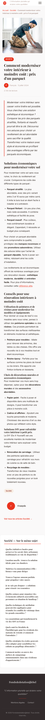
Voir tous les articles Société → (18, 519)
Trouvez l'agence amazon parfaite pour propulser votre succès (20, 578)
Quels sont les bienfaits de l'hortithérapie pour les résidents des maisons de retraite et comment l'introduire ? (22, 631)
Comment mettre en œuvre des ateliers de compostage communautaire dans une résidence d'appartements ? (21, 656)
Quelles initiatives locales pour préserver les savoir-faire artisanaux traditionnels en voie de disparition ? (22, 552)
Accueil (5, 10)
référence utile (25, 286)
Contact (31, 702)
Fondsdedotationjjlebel (22, 682)
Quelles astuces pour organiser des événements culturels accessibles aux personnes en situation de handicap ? (22, 597)
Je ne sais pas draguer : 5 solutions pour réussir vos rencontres (21, 586)
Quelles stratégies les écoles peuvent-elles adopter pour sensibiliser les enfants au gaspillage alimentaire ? (22, 644)
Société (13, 10)
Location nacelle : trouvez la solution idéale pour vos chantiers (21, 561)
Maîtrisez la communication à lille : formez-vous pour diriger (21, 570)
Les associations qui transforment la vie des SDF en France (21, 620)
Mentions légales (18, 702)
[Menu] (40, 3)
